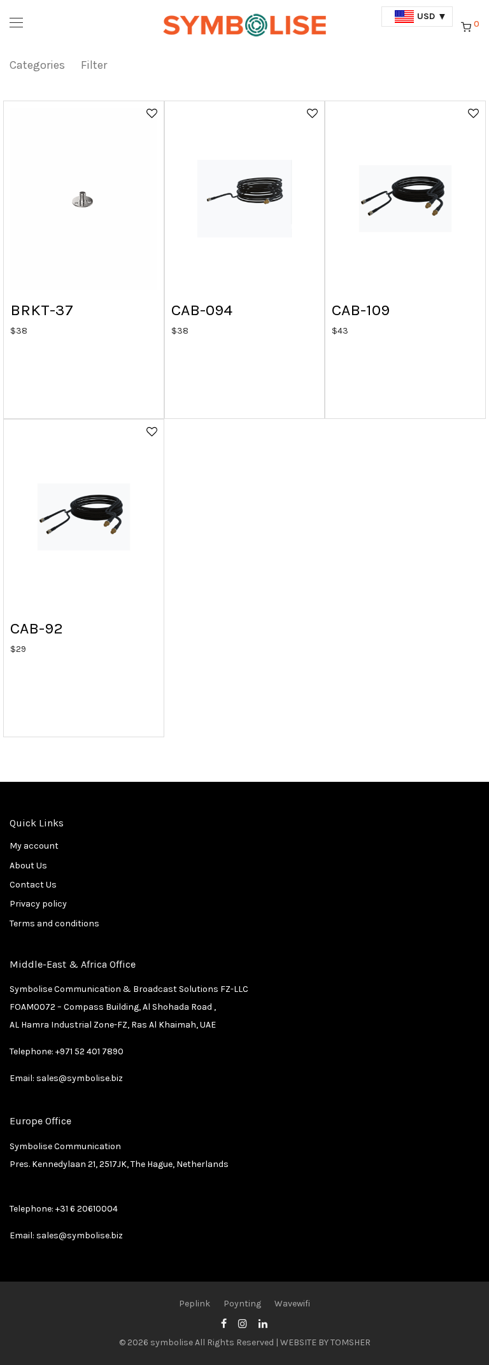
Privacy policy (38, 903)
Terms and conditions (54, 923)
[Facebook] (224, 1322)
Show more (27, 330)
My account (34, 845)
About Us (28, 865)
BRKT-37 (41, 310)
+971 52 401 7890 (89, 1051)
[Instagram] (242, 1322)
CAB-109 (361, 310)
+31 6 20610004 (86, 1208)
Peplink (194, 1303)
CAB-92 (36, 628)
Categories (37, 65)
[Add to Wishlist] (151, 113)
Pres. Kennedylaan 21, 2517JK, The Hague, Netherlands (119, 1164)
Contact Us (33, 884)
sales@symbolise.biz (79, 1078)
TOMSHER (350, 1342)
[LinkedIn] (264, 1322)
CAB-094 (201, 310)
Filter (94, 65)
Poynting (242, 1303)
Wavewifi (292, 1303)
